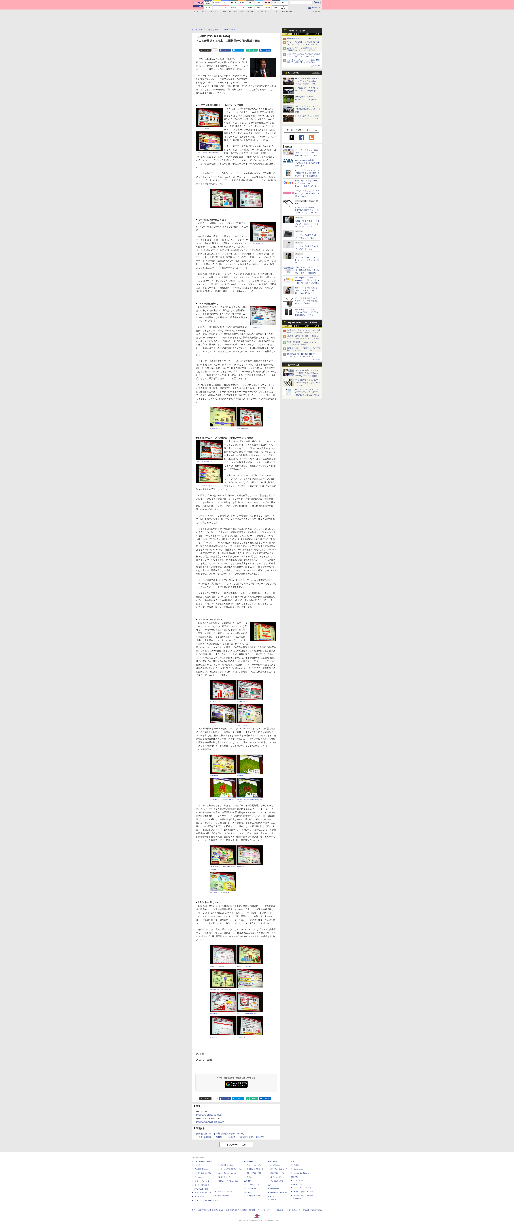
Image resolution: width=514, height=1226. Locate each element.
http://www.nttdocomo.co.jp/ (209, 1115)
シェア (226, 50)
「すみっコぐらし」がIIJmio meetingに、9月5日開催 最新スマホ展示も (307, 193)
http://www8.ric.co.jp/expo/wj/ (210, 1122)
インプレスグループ (293, 1210)
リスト (215, 50)
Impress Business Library (227, 1173)
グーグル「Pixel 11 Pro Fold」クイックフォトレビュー (307, 260)
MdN (269, 1185)
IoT (277, 11)
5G (271, 11)
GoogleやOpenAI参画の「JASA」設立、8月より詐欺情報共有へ (307, 163)
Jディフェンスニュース (278, 1169)
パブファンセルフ (300, 1180)
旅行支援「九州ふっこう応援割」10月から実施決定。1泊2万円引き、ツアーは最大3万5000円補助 (304, 350)
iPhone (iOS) (252, 11)
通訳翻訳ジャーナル (277, 1173)
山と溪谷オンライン (254, 1184)
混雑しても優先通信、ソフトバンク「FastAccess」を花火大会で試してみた (307, 224)
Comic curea (298, 1169)
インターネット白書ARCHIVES (206, 1200)
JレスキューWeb (276, 1177)
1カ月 (317, 34)
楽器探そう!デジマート (255, 1169)
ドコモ (195, 11)
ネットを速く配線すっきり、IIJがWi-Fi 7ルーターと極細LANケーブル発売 (307, 300)
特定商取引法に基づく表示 (312, 1210)
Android (263, 11)
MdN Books (274, 1188)
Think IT (198, 1165)
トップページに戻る (236, 1144)
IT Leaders (199, 1177)
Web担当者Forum (201, 1169)
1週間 (307, 34)
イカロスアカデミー (277, 1181)
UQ (235, 11)
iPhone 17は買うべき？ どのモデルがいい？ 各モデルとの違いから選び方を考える (307, 392)
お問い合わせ (219, 1210)
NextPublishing (223, 1196)
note (253, 50)
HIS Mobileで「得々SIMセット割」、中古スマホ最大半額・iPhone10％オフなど (307, 290)
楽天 (242, 11)
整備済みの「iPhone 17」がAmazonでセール (303, 38)
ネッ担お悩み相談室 (202, 1185)
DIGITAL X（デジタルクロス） (228, 1181)
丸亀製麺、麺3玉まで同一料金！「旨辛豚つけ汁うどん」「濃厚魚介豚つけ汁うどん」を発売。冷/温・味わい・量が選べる (303, 338)
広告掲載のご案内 (232, 1210)
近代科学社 (248, 1192)
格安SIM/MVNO (287, 11)
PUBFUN (294, 1177)
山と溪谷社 (248, 1181)
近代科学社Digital (253, 1196)
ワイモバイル (226, 11)
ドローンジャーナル (202, 1181)
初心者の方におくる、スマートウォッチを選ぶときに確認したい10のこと (307, 382)
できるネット (199, 1196)
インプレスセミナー (225, 1177)
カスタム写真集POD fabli (303, 1192)
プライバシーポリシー (266, 1210)
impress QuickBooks (301, 1173)
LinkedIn (267, 50)
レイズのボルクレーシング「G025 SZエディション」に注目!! (307, 109)
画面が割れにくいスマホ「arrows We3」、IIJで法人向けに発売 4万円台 (307, 312)
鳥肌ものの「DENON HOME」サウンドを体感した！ (306, 99)
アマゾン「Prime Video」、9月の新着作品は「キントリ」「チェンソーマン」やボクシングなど (303, 44)
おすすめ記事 (293, 365)
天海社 (296, 1165)
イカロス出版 (272, 1162)
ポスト (207, 50)
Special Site (293, 73)
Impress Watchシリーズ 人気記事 (302, 322)
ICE (292, 1162)
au (203, 11)
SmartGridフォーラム (225, 1165)
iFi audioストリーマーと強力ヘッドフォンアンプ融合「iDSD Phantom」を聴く (307, 81)
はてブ (240, 50)
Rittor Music (249, 1162)
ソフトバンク (212, 11)
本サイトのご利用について (201, 1210)
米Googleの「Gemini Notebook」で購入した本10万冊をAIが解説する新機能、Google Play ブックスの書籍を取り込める (307, 283)
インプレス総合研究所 (203, 1173)
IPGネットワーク (297, 1184)
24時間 (296, 34)
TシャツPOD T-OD (254, 1173)
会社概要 (280, 1210)
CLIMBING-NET (252, 1188)
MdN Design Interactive (278, 1192)
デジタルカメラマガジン (203, 1192)
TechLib (273, 1200)
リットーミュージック (255, 1165)
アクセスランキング (296, 30)
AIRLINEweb (275, 1165)
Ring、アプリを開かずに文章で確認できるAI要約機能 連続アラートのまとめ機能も (307, 173)
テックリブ (272, 1196)
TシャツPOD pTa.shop (302, 1188)
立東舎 (249, 1177)
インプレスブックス (225, 1192)
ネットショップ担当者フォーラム (230, 1169)
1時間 (287, 34)
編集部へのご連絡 (248, 1210)
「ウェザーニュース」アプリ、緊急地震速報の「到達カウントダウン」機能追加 (307, 270)
